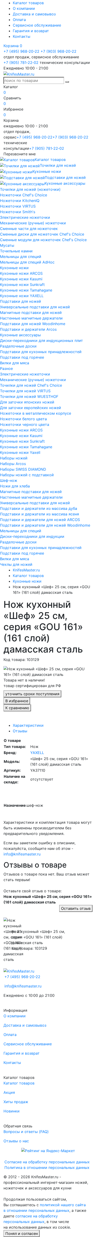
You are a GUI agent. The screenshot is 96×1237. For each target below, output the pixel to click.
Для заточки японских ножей (27, 402)
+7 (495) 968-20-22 (21, 51)
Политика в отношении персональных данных (46, 1167)
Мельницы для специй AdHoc (27, 262)
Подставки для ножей (20, 301)
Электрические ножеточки (25, 217)
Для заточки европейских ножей (30, 407)
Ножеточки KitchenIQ (19, 200)
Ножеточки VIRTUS (18, 206)
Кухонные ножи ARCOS (21, 273)
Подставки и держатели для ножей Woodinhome (45, 525)
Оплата (19, 19)
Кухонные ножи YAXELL (22, 295)
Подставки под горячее (22, 357)
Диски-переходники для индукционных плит (41, 340)
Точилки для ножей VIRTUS (25, 391)
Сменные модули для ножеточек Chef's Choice (43, 239)
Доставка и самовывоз (34, 14)
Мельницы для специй (20, 256)
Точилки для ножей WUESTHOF (29, 396)
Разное (6, 368)
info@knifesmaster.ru (22, 854)
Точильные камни (16, 251)
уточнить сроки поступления (32, 693)
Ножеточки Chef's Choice (23, 195)
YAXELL (37, 752)
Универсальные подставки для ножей (35, 307)
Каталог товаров (28, 2)
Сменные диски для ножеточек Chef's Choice (42, 234)
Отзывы (20, 731)
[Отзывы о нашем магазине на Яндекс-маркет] (48, 1150)
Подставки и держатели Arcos (28, 329)
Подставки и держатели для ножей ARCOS (40, 519)
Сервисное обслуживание (37, 25)
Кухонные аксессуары (20, 335)
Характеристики (28, 725)
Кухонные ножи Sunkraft (22, 284)
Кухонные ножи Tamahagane (26, 290)
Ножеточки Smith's (17, 211)
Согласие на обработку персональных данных (47, 1162)
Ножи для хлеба (15, 486)
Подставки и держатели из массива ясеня (39, 514)
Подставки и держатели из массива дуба (38, 508)
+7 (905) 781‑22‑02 (20, 62)
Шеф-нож (8, 480)
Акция (9, 1092)
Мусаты (7, 245)
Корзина (12, 45)
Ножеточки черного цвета (24, 424)
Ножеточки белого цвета (23, 419)
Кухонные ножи (14, 267)
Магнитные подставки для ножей (31, 312)
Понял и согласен (21, 1233)
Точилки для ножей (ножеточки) (30, 189)
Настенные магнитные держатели (31, 318)
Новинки (11, 1111)
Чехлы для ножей (16, 564)
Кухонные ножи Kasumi (21, 279)
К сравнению (17, 707)
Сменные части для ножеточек (29, 228)
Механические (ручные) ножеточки (33, 223)
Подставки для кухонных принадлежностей (41, 351)
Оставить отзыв (76, 908)
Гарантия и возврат (31, 30)
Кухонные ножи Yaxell (20, 452)
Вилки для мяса (14, 363)
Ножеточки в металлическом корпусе (35, 413)
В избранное (16, 700)
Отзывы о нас (16, 1141)
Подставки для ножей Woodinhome (32, 323)
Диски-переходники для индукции (32, 536)
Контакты (21, 36)
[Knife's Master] (18, 970)
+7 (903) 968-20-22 (58, 51)
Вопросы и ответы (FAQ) (26, 1131)
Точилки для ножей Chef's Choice (31, 385)
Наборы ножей (13, 458)
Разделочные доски (18, 346)
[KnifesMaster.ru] (18, 73)
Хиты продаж (15, 1101)
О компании (24, 8)
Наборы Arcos (13, 463)
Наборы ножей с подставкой (27, 475)
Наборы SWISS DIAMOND (23, 469)
